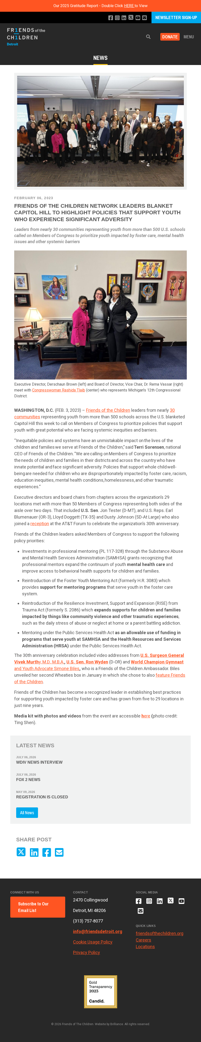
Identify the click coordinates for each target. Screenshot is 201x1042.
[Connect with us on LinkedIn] (124, 18)
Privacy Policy (86, 952)
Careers (143, 940)
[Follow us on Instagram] (117, 18)
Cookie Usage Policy (93, 941)
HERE (129, 5)
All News (27, 813)
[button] (148, 36)
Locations (145, 946)
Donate (170, 37)
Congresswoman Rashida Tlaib (58, 390)
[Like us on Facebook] (110, 18)
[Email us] (144, 18)
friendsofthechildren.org (159, 933)
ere (145, 715)
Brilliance (116, 1024)
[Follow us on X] (131, 18)
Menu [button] (189, 37)
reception (39, 523)
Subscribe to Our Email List (33, 907)
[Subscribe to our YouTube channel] (138, 18)
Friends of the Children (108, 410)
